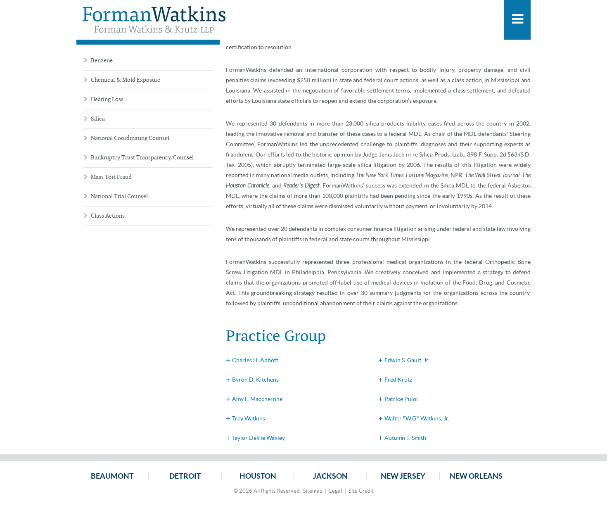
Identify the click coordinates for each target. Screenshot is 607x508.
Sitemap (312, 491)
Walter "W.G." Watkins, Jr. (416, 418)
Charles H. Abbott (255, 360)
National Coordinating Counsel (130, 138)
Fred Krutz (398, 379)
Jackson (330, 476)
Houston (257, 476)
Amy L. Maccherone (257, 399)
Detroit (185, 476)
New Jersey (403, 476)
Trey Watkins (248, 418)
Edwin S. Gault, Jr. (406, 360)
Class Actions (108, 215)
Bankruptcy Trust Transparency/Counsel (142, 157)
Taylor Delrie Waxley (258, 437)
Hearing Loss (107, 99)
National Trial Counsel (119, 196)
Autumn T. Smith (405, 437)
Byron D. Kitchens (255, 379)
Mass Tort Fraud (111, 176)
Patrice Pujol (401, 399)
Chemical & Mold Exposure (125, 79)
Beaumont (112, 476)
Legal (335, 491)
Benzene (102, 60)
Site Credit (361, 491)
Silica (98, 118)
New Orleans (476, 476)
